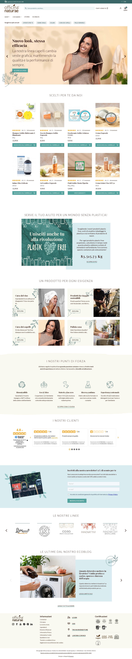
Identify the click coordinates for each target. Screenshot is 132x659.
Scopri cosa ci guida (66, 406)
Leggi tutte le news (66, 606)
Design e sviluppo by (66, 656)
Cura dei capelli (64, 23)
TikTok (24, 624)
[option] (66, 55)
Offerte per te (28, 23)
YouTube (20, 624)
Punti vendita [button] (101, 8)
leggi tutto (54, 437)
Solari (52, 23)
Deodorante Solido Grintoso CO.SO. (78, 134)
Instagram (13, 624)
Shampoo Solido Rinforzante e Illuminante (23, 134)
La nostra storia (44, 624)
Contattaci (43, 619)
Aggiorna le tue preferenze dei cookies (51, 642)
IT (122, 1)
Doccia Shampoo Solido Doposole (49, 134)
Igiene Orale (41, 23)
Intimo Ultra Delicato (20, 183)
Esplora (20, 311)
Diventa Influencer (45, 630)
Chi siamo (43, 622)
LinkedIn (31, 624)
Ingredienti (43, 627)
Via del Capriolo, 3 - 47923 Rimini (75, 650)
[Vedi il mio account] (120, 8)
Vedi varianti (79, 193)
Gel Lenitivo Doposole (48, 183)
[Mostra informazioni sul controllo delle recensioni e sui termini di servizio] (27, 440)
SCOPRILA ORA (19, 66)
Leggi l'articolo (86, 594)
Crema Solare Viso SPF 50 (105, 183)
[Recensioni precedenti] (30, 437)
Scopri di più (92, 262)
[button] (8, 55)
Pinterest (28, 624)
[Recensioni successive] (118, 437)
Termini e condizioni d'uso (47, 640)
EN (125, 1)
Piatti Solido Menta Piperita (78, 183)
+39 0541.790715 (91, 650)
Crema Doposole (101, 133)
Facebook (17, 624)
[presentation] (6, 530)
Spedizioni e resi (45, 637)
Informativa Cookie (45, 635)
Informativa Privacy (46, 632)
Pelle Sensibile (80, 23)
